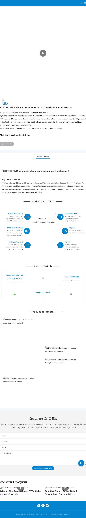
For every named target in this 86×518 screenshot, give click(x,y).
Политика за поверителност (59, 514)
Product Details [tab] (43, 156)
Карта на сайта (41, 514)
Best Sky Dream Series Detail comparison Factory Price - (61, 492)
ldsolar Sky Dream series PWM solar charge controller (20, 492)
